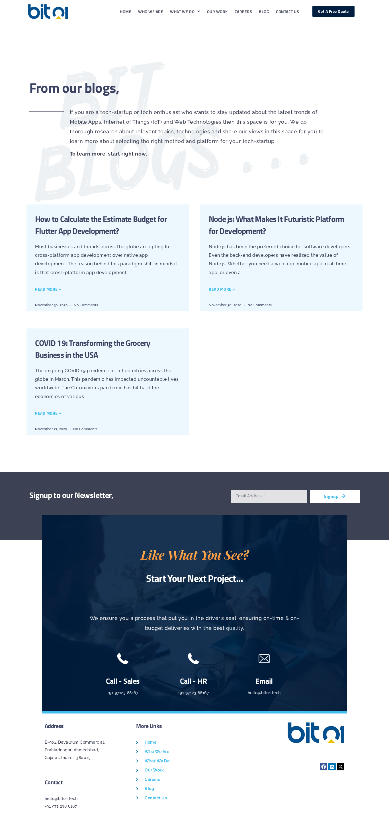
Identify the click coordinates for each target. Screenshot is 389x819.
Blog (264, 12)
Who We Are (150, 12)
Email (264, 680)
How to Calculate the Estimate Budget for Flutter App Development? (101, 225)
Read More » (48, 289)
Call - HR (193, 680)
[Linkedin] (332, 766)
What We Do (182, 12)
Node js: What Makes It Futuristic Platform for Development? (276, 225)
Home (125, 12)
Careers (243, 12)
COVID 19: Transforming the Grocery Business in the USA (92, 349)
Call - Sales (123, 680)
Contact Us (287, 12)
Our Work (217, 12)
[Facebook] (323, 766)
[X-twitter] (341, 766)
